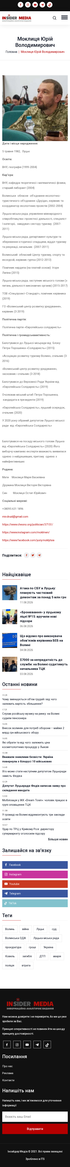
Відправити (35, 1129)
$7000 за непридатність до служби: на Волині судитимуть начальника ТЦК (44, 664)
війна (25, 929)
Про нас (7, 1066)
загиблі (27, 956)
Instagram (15, 874)
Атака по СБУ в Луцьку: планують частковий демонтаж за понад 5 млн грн (43, 592)
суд (54, 929)
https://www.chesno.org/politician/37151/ (27, 524)
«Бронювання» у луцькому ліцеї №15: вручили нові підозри (40, 616)
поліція (9, 965)
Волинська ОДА (15, 938)
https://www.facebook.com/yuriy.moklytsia (28, 540)
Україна (48, 947)
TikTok (12, 903)
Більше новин (58, 839)
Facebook (15, 864)
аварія (57, 956)
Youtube (14, 883)
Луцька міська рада (46, 938)
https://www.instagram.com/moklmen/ (26, 532)
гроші (32, 947)
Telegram (15, 893)
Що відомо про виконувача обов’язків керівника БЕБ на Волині (41, 640)
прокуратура (13, 947)
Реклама (7, 1073)
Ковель (10, 956)
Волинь (10, 929)
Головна (11, 52)
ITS (43, 1158)
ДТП (42, 956)
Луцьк (40, 929)
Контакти (8, 1080)
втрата (26, 965)
